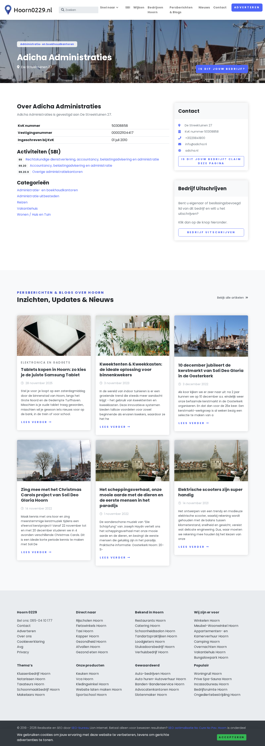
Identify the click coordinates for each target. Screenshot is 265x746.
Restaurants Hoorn (150, 620)
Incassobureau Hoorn (211, 684)
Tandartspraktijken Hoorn (156, 636)
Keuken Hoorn (87, 673)
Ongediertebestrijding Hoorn (217, 694)
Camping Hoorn (207, 641)
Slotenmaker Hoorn (151, 694)
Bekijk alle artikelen (230, 298)
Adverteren (247, 7)
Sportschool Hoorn (91, 694)
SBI (127, 7)
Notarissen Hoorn (31, 679)
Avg (20, 646)
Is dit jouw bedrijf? (222, 69)
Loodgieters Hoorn (150, 641)
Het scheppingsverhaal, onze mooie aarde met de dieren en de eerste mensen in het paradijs (131, 497)
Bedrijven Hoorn (155, 9)
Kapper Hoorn (87, 636)
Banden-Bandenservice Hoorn (159, 684)
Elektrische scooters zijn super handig (210, 492)
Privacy (23, 652)
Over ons (24, 636)
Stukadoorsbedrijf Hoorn (155, 646)
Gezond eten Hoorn (92, 652)
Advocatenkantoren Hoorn (157, 689)
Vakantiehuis (27, 208)
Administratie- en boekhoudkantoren (47, 44)
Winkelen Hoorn (207, 620)
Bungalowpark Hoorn (211, 657)
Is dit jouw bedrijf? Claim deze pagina (211, 161)
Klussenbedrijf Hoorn (33, 673)
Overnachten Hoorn (210, 646)
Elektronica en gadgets (46, 362)
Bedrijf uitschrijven (211, 232)
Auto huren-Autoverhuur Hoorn (160, 679)
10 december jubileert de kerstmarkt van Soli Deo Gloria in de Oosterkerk (210, 370)
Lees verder (34, 422)
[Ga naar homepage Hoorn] (27, 10)
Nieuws (204, 7)
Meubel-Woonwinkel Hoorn (216, 625)
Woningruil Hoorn (208, 673)
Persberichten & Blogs (181, 9)
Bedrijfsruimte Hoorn (210, 689)
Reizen (22, 202)
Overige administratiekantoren (57, 171)
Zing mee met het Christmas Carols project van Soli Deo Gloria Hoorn (51, 495)
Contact (219, 7)
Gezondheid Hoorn (91, 641)
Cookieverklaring (31, 641)
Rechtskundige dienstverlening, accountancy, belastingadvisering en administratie (92, 159)
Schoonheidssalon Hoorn (155, 631)
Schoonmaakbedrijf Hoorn (38, 689)
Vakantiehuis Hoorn (209, 652)
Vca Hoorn (84, 679)
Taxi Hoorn (84, 631)
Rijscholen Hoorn (89, 620)
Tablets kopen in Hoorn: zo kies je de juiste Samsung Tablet (53, 372)
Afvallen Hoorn (88, 646)
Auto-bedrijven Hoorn (152, 673)
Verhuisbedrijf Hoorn (151, 652)
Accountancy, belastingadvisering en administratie (71, 165)
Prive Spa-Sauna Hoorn (213, 679)
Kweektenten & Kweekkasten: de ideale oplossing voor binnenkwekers (131, 369)
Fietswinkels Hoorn (91, 625)
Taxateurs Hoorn (30, 684)
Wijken (138, 7)
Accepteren (232, 737)
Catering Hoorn (147, 625)
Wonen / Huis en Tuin (34, 214)
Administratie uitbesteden (38, 196)
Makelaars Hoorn (31, 694)
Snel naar (107, 7)
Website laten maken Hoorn (99, 689)
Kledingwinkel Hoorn (92, 684)
